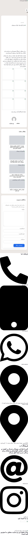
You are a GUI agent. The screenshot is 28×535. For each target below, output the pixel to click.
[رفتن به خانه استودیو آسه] (23, 4)
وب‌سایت (22, 239)
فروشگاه (23, 446)
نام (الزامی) (22, 228)
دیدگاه (22, 209)
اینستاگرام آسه (20, 111)
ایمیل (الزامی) (21, 233)
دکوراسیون (22, 22)
